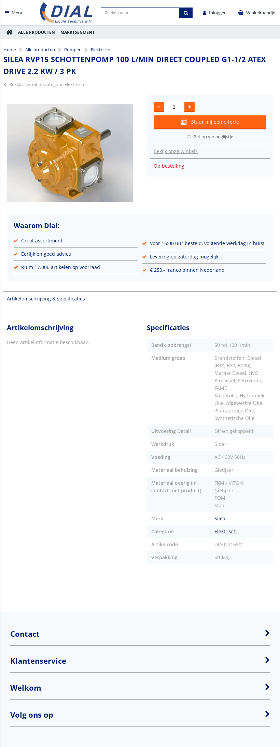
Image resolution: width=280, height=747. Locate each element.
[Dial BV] (67, 21)
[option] (70, 153)
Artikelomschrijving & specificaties (46, 298)
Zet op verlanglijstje (213, 136)
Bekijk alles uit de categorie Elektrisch (46, 84)
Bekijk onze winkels (176, 151)
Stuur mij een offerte (215, 121)
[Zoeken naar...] (186, 13)
